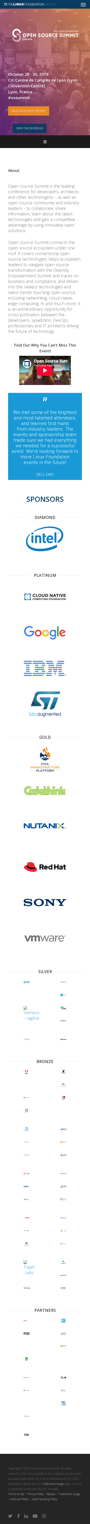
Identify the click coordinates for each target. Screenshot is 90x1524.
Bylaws (51, 1494)
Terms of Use (16, 1494)
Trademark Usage (53, 1484)
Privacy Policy (35, 1494)
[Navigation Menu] (83, 4)
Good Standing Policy (44, 1499)
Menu (45, 141)
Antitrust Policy (19, 1499)
